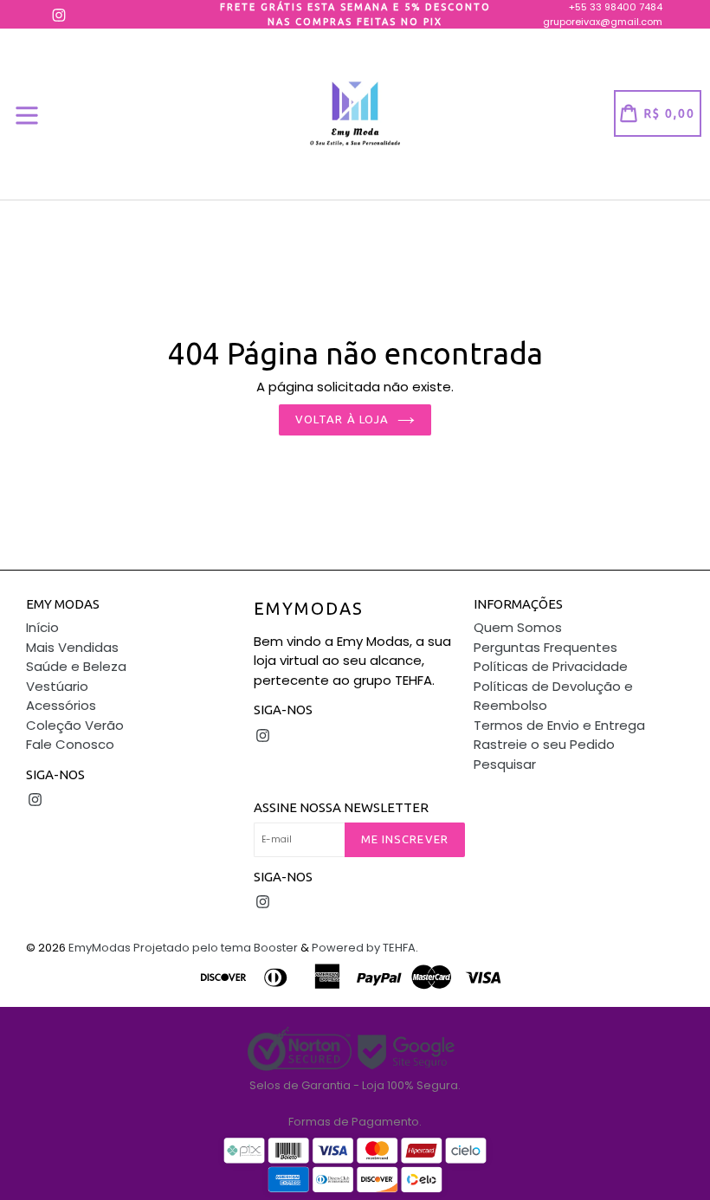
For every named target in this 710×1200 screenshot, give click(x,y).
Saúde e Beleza (76, 666)
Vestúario (57, 686)
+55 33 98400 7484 (615, 7)
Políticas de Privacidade (551, 666)
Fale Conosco (70, 744)
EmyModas (309, 608)
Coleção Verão (75, 725)
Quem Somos (518, 627)
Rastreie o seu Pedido (544, 744)
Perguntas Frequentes (545, 647)
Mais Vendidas (72, 647)
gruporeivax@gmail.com (602, 22)
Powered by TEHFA (364, 947)
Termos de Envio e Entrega (559, 725)
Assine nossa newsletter (341, 807)
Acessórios (61, 705)
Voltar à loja (342, 419)
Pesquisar (505, 764)
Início (42, 627)
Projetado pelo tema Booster (215, 947)
